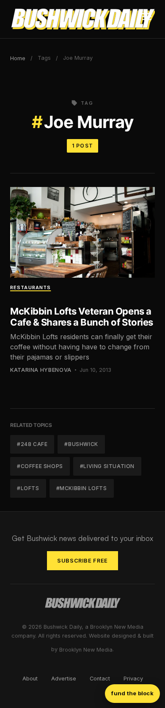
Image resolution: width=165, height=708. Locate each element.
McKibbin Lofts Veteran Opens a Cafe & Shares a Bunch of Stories (81, 317)
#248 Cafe (32, 444)
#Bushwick (81, 444)
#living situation (107, 466)
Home (17, 58)
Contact (100, 678)
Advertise (63, 678)
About (30, 678)
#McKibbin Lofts (81, 488)
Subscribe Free (82, 560)
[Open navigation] (147, 19)
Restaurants (30, 287)
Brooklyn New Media (86, 650)
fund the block (132, 693)
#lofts (28, 488)
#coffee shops (40, 466)
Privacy (133, 678)
